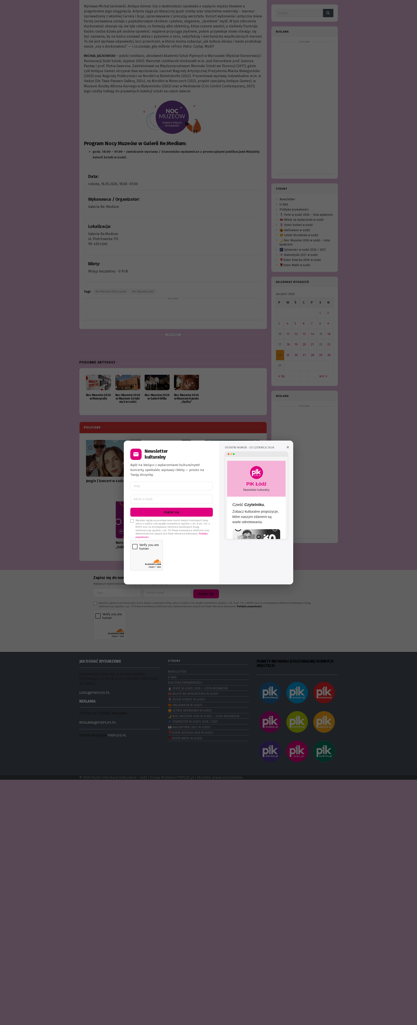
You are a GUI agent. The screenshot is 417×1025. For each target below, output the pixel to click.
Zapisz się (171, 512)
